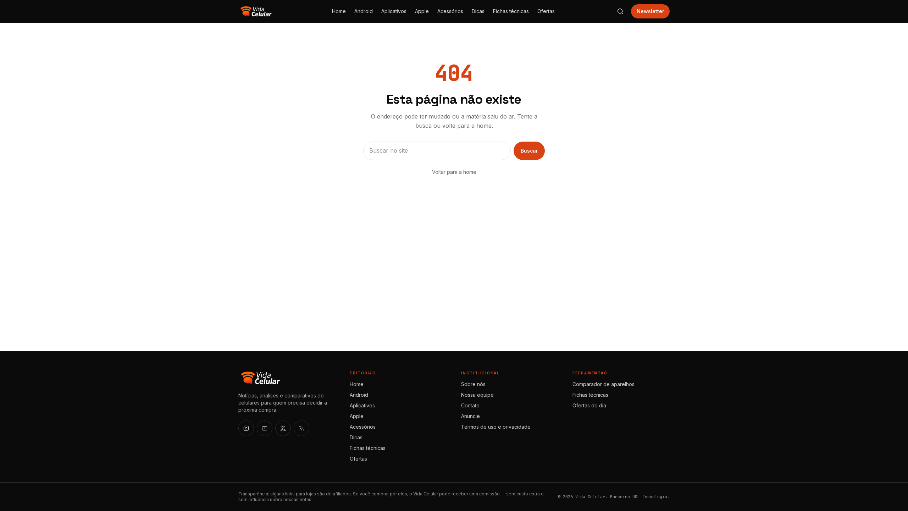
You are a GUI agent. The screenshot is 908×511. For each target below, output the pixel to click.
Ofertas (546, 11)
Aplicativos (393, 11)
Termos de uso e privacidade (496, 427)
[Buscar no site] (620, 11)
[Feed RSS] (301, 428)
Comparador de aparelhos (603, 384)
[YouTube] (264, 428)
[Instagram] (246, 428)
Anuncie (470, 416)
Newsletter (650, 11)
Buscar (529, 151)
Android (363, 11)
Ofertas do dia (589, 405)
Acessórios (450, 11)
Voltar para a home (454, 172)
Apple (422, 11)
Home (339, 11)
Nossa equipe (477, 395)
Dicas (478, 11)
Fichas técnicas (511, 11)
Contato (470, 405)
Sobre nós (473, 384)
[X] (283, 428)
